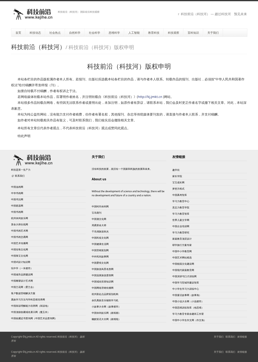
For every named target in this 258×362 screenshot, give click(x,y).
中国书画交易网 (19, 237)
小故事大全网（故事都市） (106, 306)
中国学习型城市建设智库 (185, 282)
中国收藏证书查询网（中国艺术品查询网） (34, 318)
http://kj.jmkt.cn (150, 96)
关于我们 (219, 336)
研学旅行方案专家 (182, 245)
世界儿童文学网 (180, 220)
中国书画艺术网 (19, 230)
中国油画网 (17, 187)
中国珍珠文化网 (19, 249)
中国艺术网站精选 (182, 257)
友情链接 (178, 156)
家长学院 (177, 176)
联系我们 (20, 175)
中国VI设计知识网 (20, 262)
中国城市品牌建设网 (22, 274)
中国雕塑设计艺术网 (22, 280)
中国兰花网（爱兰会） (23, 287)
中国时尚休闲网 (100, 206)
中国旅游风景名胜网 (102, 269)
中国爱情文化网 (100, 262)
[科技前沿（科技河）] (33, 14)
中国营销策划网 (100, 250)
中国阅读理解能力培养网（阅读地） (30, 305)
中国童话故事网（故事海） (186, 295)
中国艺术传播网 (19, 243)
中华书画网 (17, 193)
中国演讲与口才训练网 (184, 276)
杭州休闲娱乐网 (19, 218)
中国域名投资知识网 (102, 281)
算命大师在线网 (19, 224)
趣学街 (176, 170)
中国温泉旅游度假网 (102, 275)
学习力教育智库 (180, 213)
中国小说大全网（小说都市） (188, 301)
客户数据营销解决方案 (23, 293)
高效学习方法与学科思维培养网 (28, 299)
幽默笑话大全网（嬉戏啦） (106, 319)
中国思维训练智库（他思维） (188, 307)
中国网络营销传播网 (102, 288)
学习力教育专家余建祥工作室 (188, 314)
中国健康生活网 (100, 244)
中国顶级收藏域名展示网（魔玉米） (30, 312)
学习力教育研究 (180, 232)
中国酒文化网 (99, 219)
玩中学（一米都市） (22, 268)
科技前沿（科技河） (68, 336)
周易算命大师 (99, 225)
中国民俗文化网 (100, 237)
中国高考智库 (179, 195)
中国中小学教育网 (182, 251)
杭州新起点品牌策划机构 (105, 294)
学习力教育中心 (180, 201)
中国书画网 (17, 212)
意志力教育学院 (180, 207)
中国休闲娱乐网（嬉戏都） (106, 313)
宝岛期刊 (96, 212)
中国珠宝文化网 (19, 255)
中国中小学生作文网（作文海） (189, 320)
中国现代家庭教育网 (183, 270)
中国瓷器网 (17, 205)
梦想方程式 (178, 188)
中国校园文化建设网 (183, 263)
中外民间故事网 (100, 256)
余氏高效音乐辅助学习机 (105, 300)
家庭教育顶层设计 (182, 238)
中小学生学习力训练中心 (185, 289)
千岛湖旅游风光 (100, 231)
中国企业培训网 (180, 226)
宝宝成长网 (178, 182)
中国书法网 (17, 199)
